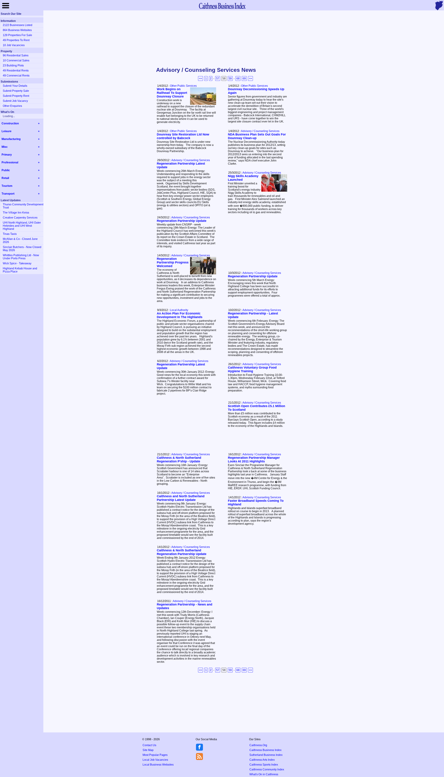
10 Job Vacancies (14, 45)
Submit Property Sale (16, 90)
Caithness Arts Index (262, 759)
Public (6, 170)
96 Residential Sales (15, 55)
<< (200, 78)
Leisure (6, 131)
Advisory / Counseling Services (260, 131)
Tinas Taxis (10, 233)
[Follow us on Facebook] (199, 749)
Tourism (7, 185)
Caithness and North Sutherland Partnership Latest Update (180, 498)
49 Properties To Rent (16, 40)
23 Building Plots (13, 65)
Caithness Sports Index (263, 764)
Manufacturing (11, 139)
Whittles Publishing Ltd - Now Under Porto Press (21, 257)
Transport (8, 193)
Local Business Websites (158, 764)
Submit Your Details (15, 85)
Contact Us (149, 745)
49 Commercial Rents (16, 75)
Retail (5, 178)
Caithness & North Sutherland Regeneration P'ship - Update (179, 459)
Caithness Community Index (266, 769)
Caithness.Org (258, 745)
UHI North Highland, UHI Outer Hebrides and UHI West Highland (22, 225)
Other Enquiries (12, 105)
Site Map (148, 750)
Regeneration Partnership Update (181, 221)
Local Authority (179, 310)
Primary (7, 154)
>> (250, 78)
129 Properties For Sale (17, 35)
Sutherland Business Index (266, 754)
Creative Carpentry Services (20, 217)
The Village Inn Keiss (16, 212)
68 (238, 78)
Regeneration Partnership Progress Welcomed (173, 262)
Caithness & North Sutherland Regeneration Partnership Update (181, 552)
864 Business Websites (17, 30)
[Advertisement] (222, 39)
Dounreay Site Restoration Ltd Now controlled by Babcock (183, 136)
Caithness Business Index (265, 750)
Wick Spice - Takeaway (17, 263)
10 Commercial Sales (16, 60)
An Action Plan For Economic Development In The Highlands (179, 315)
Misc (5, 146)
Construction (10, 123)
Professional (10, 162)
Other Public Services (183, 85)
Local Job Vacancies (155, 759)
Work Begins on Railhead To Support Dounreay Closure (172, 92)
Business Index (222, 5)
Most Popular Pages (155, 754)
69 (244, 78)
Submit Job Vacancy (15, 100)
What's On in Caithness (263, 774)
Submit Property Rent (16, 95)
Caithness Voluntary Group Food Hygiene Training (252, 369)
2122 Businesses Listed (17, 25)
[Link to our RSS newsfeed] (199, 756)
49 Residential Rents (16, 70)
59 (230, 78)
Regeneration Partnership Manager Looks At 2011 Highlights (254, 459)
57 (217, 78)
